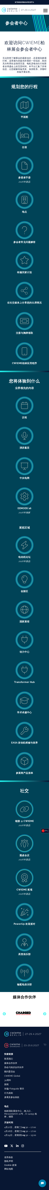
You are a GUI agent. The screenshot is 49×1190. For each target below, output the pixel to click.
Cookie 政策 (10, 1165)
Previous (3, 1013)
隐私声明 (8, 1161)
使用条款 (8, 1157)
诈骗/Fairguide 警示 (14, 1088)
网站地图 (8, 1169)
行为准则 (8, 1093)
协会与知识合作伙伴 (14, 1067)
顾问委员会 (9, 1071)
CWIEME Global (12, 1076)
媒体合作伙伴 (10, 1063)
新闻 (6, 1084)
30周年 (7, 1080)
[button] (44, 10)
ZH (46, 830)
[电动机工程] (23, 1013)
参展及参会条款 (11, 1097)
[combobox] (45, 830)
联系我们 (8, 1058)
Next (44, 1013)
